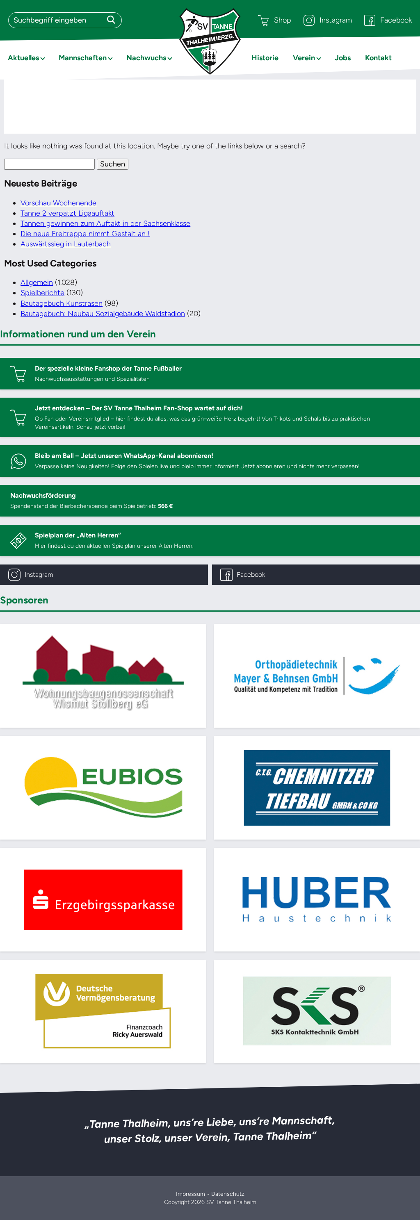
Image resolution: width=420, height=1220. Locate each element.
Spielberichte (42, 292)
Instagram (336, 20)
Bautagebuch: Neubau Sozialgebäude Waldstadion (103, 313)
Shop (282, 20)
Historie (264, 57)
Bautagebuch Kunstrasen (62, 303)
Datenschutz (227, 1193)
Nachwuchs (146, 57)
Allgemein (37, 282)
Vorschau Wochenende (58, 202)
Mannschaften (83, 57)
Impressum (190, 1193)
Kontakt (378, 57)
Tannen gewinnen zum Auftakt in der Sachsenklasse (105, 223)
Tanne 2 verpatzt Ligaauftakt (67, 213)
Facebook (396, 20)
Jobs (343, 57)
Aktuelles (23, 57)
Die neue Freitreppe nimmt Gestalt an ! (85, 233)
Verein (304, 57)
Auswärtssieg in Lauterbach (66, 243)
